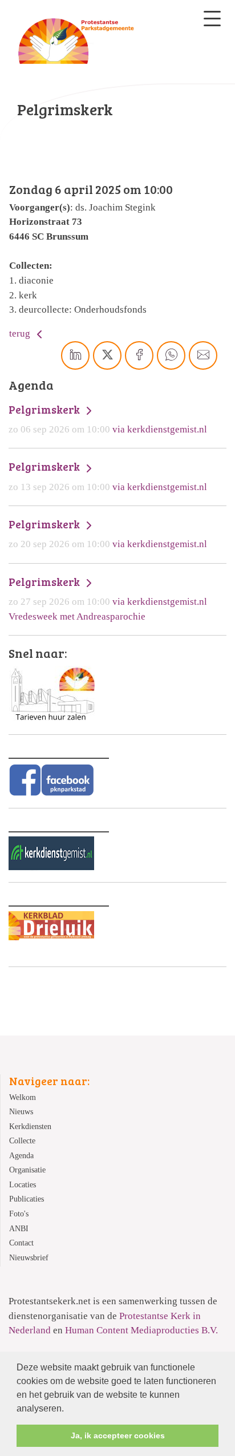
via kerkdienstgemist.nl (108, 419)
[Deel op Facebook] (139, 355)
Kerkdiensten (30, 1126)
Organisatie (27, 1170)
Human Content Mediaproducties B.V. (141, 1330)
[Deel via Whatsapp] (171, 355)
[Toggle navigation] (212, 18)
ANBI (19, 1228)
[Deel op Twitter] (107, 355)
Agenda (21, 1155)
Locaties (22, 1184)
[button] (68, 1409)
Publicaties (26, 1199)
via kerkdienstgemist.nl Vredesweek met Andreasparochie (108, 598)
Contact (21, 1243)
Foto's (19, 1214)
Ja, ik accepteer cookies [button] (118, 1435)
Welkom (22, 1097)
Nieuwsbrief (28, 1257)
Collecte (22, 1141)
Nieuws (21, 1111)
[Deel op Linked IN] (75, 355)
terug (21, 333)
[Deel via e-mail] (203, 355)
